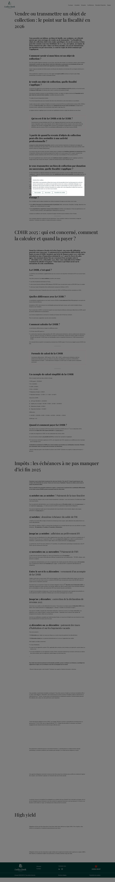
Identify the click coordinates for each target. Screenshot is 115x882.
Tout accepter (37, 192)
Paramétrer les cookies (59, 192)
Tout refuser (47, 192)
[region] (58, 186)
